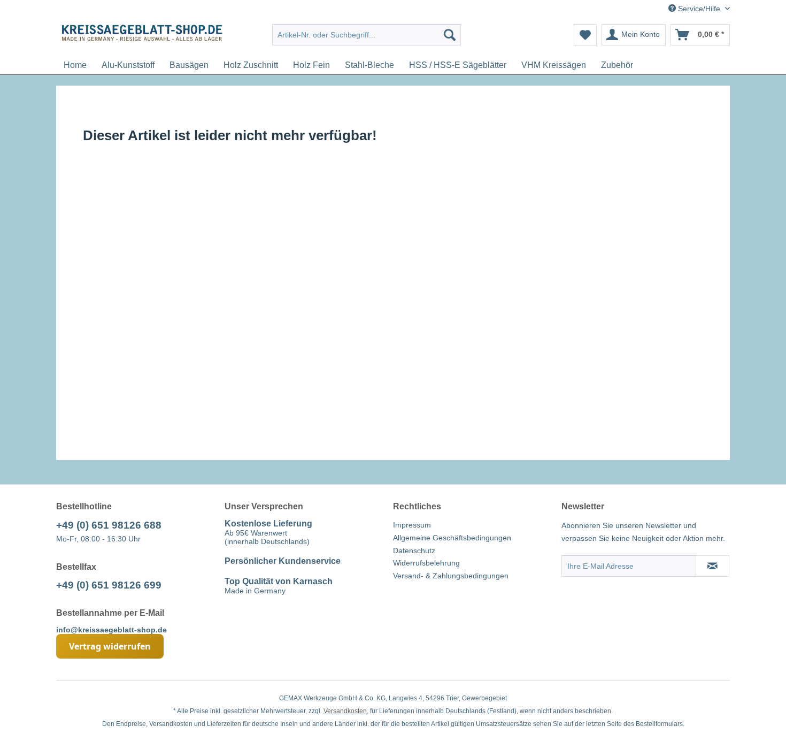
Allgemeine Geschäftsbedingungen (452, 537)
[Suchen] (449, 34)
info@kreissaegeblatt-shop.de (111, 629)
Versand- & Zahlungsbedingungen (450, 575)
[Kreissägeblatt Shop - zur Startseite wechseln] (142, 37)
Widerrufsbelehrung (426, 563)
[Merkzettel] (585, 34)
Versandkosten (345, 711)
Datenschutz (414, 550)
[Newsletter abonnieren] (712, 566)
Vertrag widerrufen (110, 646)
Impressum (412, 525)
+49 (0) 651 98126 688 (108, 525)
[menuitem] (366, 34)
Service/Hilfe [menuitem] (699, 8)
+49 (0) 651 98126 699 (108, 585)
